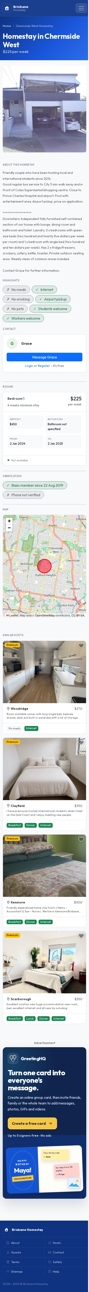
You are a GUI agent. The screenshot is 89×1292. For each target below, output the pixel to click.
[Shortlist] (81, 645)
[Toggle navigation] (81, 8)
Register (44, 366)
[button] (9, 521)
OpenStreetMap (45, 615)
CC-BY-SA (77, 615)
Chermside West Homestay (34, 26)
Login (29, 366)
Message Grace (44, 357)
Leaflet (13, 615)
